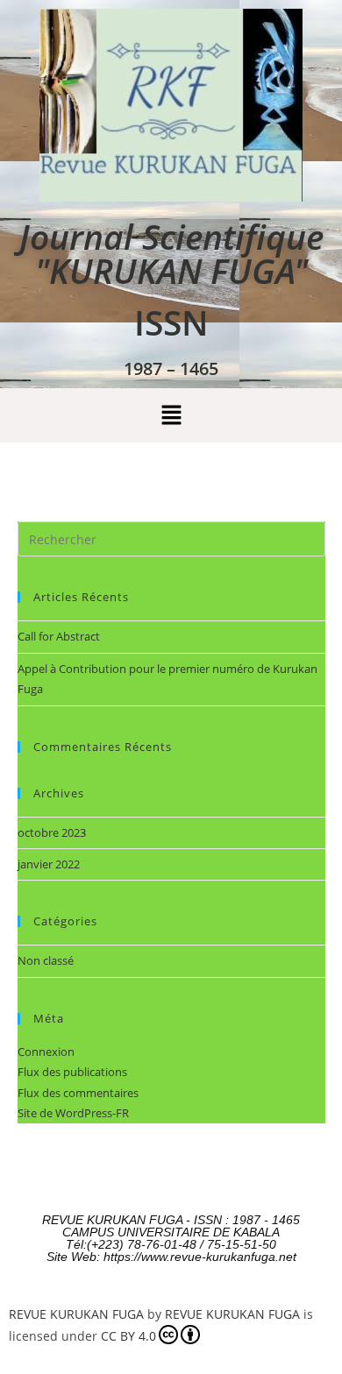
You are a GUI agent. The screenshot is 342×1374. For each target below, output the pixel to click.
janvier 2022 (49, 864)
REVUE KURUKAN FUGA (76, 1314)
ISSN (171, 322)
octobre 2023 (52, 832)
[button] (171, 415)
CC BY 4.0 (128, 1336)
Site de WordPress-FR (73, 1113)
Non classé (46, 960)
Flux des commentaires (78, 1093)
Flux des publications (72, 1072)
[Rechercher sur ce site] (171, 538)
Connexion (46, 1051)
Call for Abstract (59, 636)
